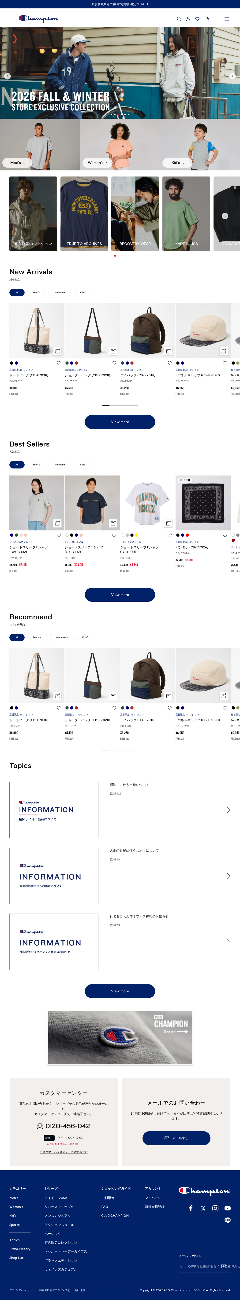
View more (120, 422)
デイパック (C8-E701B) (137, 375)
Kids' (83, 292)
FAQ (104, 1207)
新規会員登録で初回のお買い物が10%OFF (120, 4)
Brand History (19, 1249)
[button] (115, 256)
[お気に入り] (197, 19)
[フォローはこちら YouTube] (228, 1208)
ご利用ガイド (111, 1198)
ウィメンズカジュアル (21, 541)
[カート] (207, 19)
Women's (60, 292)
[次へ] (232, 76)
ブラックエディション (61, 1261)
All (17, 292)
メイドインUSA (56, 1198)
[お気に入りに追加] (58, 363)
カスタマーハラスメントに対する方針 (64, 1152)
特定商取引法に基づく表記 (54, 1290)
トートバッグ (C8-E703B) (28, 375)
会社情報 (80, 1290)
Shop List (16, 1258)
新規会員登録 (155, 1207)
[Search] (179, 19)
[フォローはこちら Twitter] (203, 1208)
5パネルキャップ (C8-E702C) (198, 375)
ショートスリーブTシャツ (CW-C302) (28, 549)
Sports (14, 1225)
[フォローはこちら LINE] (228, 1220)
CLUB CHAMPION (115, 1216)
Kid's (12, 1216)
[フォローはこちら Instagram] (215, 1208)
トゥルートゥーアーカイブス (66, 1251)
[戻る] (7, 76)
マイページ (153, 1198)
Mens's (37, 637)
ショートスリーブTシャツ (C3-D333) (139, 549)
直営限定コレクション (21, 369)
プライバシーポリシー (22, 1290)
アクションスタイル (130, 541)
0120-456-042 (67, 1126)
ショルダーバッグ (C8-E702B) (87, 375)
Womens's (62, 637)
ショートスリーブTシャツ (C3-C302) (84, 549)
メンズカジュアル (74, 541)
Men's (36, 292)
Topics (14, 1240)
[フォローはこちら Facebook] (191, 1208)
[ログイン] (188, 19)
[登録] (223, 1266)
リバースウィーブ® (59, 1207)
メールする (180, 1138)
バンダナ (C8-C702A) (192, 547)
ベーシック (53, 1234)
